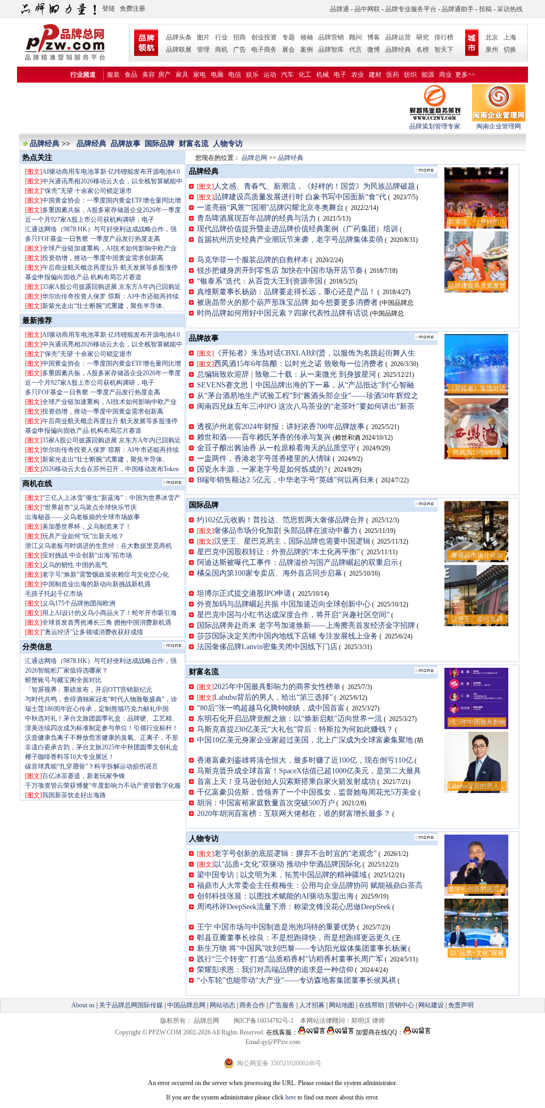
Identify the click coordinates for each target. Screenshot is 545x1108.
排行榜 (443, 37)
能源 (428, 74)
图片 (203, 37)
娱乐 (252, 74)
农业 (357, 74)
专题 (288, 37)
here (290, 1097)
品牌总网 (254, 157)
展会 (288, 49)
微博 (373, 49)
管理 (203, 49)
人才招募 (312, 1005)
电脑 (217, 74)
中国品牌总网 (186, 1005)
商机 (221, 49)
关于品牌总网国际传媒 (131, 1005)
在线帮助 (371, 1005)
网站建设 (431, 1005)
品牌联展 (179, 49)
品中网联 (367, 9)
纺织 (410, 74)
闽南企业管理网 (498, 126)
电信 (234, 74)
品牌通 (339, 9)
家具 (182, 74)
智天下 (443, 49)
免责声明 (460, 1005)
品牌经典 (398, 49)
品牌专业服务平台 (410, 9)
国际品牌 (160, 144)
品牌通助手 (458, 9)
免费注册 (132, 8)
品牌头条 (179, 37)
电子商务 (264, 49)
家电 (199, 74)
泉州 (491, 49)
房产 (164, 74)
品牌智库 (331, 49)
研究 (422, 37)
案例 (306, 49)
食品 (131, 74)
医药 (392, 74)
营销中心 (401, 1005)
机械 (322, 74)
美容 (148, 74)
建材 (375, 74)
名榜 (422, 49)
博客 (373, 37)
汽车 (287, 74)
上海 (509, 37)
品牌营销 (331, 37)
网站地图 (341, 1005)
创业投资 (264, 37)
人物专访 (228, 144)
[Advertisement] (213, 108)
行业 (221, 37)
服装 (113, 74)
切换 (509, 49)
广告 (239, 49)
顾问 (355, 37)
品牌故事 (126, 144)
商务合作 (252, 1005)
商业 (445, 74)
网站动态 (222, 1005)
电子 (340, 74)
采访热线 (510, 9)
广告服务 (282, 1005)
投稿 (485, 9)
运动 (269, 74)
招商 (239, 37)
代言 (355, 49)
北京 (491, 37)
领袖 (306, 37)
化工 (305, 74)
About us (83, 1005)
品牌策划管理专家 (434, 126)
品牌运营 (398, 37)
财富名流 (194, 144)
